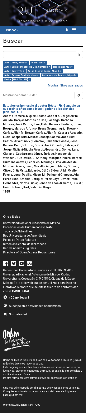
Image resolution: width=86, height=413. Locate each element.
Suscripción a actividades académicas (35, 306)
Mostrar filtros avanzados (65, 85)
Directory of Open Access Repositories (29, 252)
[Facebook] (5, 263)
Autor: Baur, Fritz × (14, 71)
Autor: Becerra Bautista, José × (21, 75)
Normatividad (18, 314)
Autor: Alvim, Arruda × (16, 62)
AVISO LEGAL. (21, 291)
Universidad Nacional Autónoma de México (31, 223)
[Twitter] (13, 263)
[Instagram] (29, 263)
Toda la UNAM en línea (18, 231)
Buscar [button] (11, 30)
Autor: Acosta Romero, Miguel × (59, 75)
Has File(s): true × (63, 67)
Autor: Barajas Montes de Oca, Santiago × (27, 67)
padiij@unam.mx (13, 394)
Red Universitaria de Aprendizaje (24, 235)
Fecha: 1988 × (38, 62)
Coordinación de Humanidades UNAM (28, 227)
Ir (79, 54)
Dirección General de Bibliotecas (24, 244)
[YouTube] (21, 263)
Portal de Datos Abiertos (19, 239)
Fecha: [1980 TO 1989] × (17, 79)
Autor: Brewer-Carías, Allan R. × (45, 71)
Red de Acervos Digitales (19, 248)
